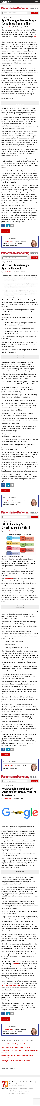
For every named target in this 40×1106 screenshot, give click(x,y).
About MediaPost (13, 1082)
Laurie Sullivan (7, 27)
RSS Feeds (11, 1084)
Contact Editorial (30, 1082)
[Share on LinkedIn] (8, 225)
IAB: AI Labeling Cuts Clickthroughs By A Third (15, 1047)
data (35, 37)
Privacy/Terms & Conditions (16, 1086)
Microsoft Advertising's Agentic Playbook (14, 1044)
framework (8, 579)
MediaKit (22, 1082)
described (15, 964)
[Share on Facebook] (3, 225)
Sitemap (18, 1084)
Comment (6, 231)
